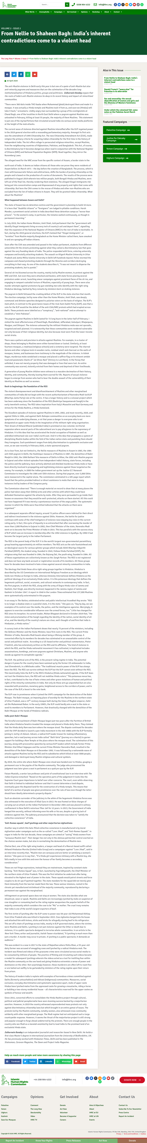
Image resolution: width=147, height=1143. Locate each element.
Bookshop (96, 12)
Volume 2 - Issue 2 (11, 28)
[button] (7, 74)
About (106, 12)
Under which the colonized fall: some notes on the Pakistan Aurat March (121, 111)
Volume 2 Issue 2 (21, 59)
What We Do (29, 12)
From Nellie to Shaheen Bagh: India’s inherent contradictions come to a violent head (120, 80)
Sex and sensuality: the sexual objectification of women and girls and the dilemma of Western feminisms (121, 100)
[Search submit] (67, 4)
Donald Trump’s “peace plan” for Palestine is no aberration (119, 90)
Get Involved (71, 12)
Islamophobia (44, 12)
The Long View (7, 59)
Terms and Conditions (131, 1134)
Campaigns (58, 12)
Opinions (84, 12)
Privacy (118, 1134)
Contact (117, 12)
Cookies (143, 1134)
